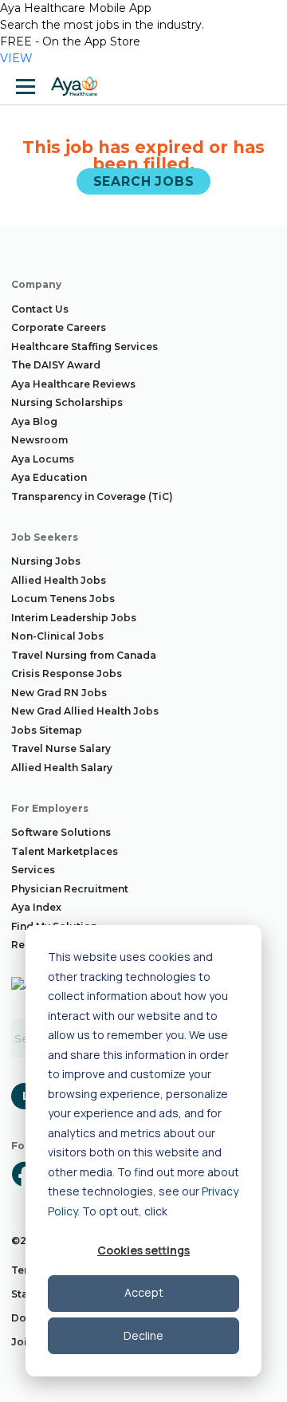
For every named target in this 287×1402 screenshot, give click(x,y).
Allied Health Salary (61, 768)
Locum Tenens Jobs (63, 599)
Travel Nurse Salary (61, 748)
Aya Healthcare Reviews (73, 384)
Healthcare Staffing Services (84, 346)
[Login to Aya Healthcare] (261, 86)
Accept (143, 1292)
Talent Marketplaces (64, 851)
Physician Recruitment (69, 889)
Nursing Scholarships (67, 402)
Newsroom (39, 440)
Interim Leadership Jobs (73, 618)
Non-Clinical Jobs (57, 636)
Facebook (24, 1174)
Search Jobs (144, 181)
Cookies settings (143, 1250)
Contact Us (40, 309)
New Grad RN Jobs (59, 693)
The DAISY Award (55, 365)
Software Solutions (61, 832)
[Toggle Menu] (25, 86)
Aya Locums (42, 459)
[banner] (74, 86)
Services (33, 870)
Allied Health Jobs (58, 580)
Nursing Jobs (46, 561)
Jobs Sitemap (46, 730)
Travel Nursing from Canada (83, 655)
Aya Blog (34, 421)
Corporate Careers (58, 327)
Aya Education (49, 477)
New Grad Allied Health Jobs (85, 711)
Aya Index (36, 907)
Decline (143, 1335)
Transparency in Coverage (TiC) (92, 496)
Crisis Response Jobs (66, 673)
